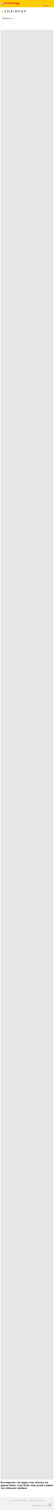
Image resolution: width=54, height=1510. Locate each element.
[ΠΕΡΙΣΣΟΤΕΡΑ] (51, 1493)
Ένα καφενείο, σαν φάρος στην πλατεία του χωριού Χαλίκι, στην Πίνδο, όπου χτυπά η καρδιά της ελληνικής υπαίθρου (27, 1485)
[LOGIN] (51, 3)
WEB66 (45, 1505)
